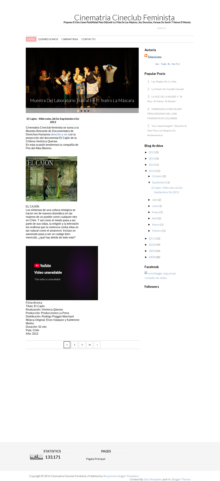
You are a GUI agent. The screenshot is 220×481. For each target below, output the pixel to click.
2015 (152, 152)
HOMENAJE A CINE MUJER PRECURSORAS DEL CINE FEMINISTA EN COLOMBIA (164, 114)
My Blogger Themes (179, 479)
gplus (48, 9)
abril (155, 218)
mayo (155, 212)
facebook (55, 9)
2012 (152, 170)
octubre (157, 176)
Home (31, 39)
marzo (156, 224)
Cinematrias (70, 39)
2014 (152, 158)
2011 (152, 238)
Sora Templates (153, 479)
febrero (157, 230)
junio (155, 205)
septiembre (159, 182)
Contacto (88, 39)
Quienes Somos (48, 39)
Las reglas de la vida (163, 81)
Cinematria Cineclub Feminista (124, 17)
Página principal (95, 458)
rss (29, 9)
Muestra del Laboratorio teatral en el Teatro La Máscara (82, 100)
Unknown (154, 57)
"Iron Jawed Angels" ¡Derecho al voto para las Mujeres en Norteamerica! (166, 131)
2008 (152, 257)
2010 (152, 244)
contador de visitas (156, 277)
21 (90, 344)
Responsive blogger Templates (121, 476)
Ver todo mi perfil (167, 64)
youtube (36, 9)
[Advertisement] (158, 373)
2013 (152, 164)
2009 (152, 250)
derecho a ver (59, 134)
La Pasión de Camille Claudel (167, 89)
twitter (42, 9)
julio (155, 199)
